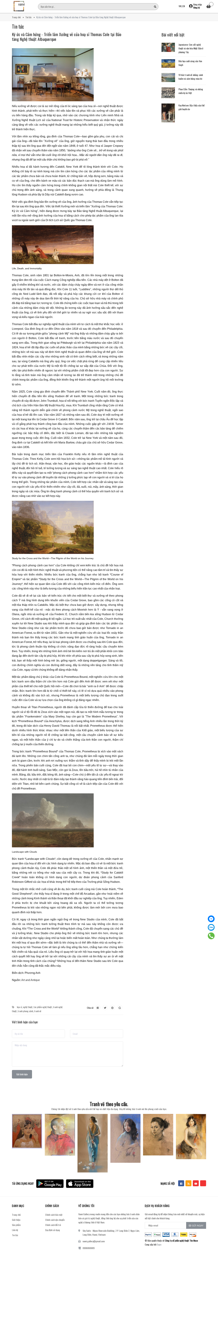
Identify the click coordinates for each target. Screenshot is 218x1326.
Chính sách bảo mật (54, 1214)
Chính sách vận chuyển (55, 1219)
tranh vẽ (37, 1011)
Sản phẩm (16, 1225)
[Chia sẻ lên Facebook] (97, 1007)
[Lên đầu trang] (211, 1315)
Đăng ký (196, 7)
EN (184, 6)
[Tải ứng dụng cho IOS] (79, 1183)
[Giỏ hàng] (208, 7)
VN (180, 6)
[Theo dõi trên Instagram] (203, 1183)
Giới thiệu (16, 1219)
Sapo (159, 1244)
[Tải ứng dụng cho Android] (50, 1183)
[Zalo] (211, 927)
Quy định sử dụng (52, 1230)
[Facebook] (211, 918)
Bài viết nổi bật (173, 34)
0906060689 (89, 1248)
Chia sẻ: (90, 1007)
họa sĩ (19, 1007)
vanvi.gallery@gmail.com (94, 1241)
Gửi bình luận (22, 1074)
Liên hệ (15, 1230)
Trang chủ (16, 1214)
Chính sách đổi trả (53, 1225)
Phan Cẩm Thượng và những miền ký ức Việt (190, 91)
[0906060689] (211, 935)
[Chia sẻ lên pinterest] (112, 1007)
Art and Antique (30, 980)
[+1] (119, 1007)
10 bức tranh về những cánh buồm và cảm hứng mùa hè (190, 76)
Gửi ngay (197, 1225)
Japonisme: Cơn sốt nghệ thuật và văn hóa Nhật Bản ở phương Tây (190, 48)
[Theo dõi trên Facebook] (181, 1183)
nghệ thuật (28, 1007)
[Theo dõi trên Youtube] (196, 1183)
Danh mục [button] (18, 1206)
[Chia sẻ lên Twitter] (105, 1007)
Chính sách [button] (52, 1206)
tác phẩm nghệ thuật (43, 1007)
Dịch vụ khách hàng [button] (157, 1206)
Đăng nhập (197, 4)
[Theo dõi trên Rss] (188, 1183)
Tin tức (15, 1235)
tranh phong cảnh (25, 1011)
